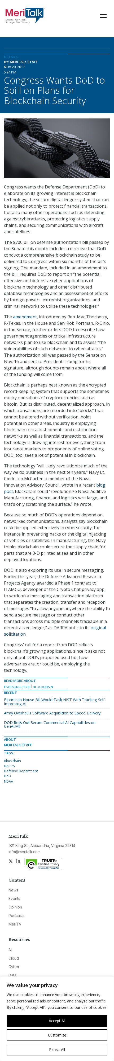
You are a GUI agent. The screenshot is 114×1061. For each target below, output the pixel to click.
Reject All (57, 1049)
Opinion (15, 907)
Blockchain (43, 686)
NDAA (8, 781)
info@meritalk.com (24, 851)
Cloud (13, 958)
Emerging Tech (17, 686)
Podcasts (16, 915)
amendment (25, 317)
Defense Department (21, 770)
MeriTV (14, 924)
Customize (57, 1035)
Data (12, 975)
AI (10, 949)
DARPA (9, 765)
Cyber (13, 966)
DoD (7, 776)
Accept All (57, 1020)
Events (14, 898)
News (13, 890)
